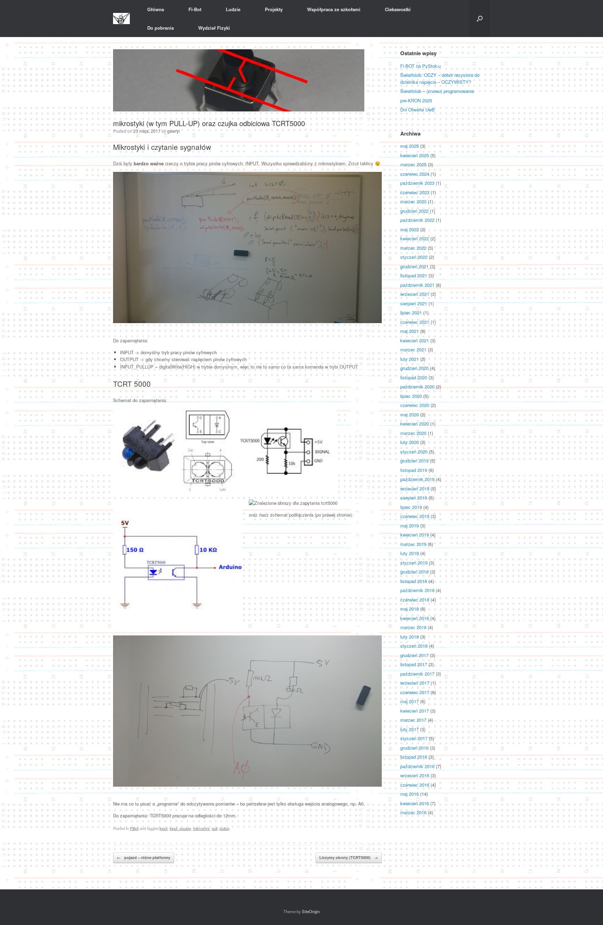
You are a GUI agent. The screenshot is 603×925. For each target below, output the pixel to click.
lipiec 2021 (411, 312)
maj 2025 (409, 146)
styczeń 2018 (413, 645)
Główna (155, 9)
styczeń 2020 (413, 451)
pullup (224, 828)
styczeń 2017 (413, 738)
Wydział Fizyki (214, 27)
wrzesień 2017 (414, 682)
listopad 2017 (413, 664)
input (163, 828)
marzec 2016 (413, 812)
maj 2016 (409, 794)
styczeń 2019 (413, 562)
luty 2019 (409, 553)
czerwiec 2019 (414, 516)
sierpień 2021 (413, 303)
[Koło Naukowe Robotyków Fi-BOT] (121, 18)
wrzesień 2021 (414, 294)
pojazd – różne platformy (143, 857)
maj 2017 (409, 701)
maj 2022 (409, 229)
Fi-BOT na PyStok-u (420, 66)
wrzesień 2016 (414, 775)
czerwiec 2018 (414, 599)
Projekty (274, 9)
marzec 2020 (413, 433)
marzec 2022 (413, 248)
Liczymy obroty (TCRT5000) (348, 857)
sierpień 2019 (413, 497)
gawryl (173, 131)
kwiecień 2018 (414, 618)
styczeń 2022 (413, 257)
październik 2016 (417, 766)
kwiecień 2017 (414, 710)
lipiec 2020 (411, 396)
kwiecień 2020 (414, 423)
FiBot (134, 828)
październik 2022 (417, 220)
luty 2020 (409, 442)
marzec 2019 (413, 544)
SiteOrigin (311, 911)
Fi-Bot (194, 9)
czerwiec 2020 (414, 405)
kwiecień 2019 (414, 534)
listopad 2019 (413, 470)
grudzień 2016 (414, 747)
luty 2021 (409, 359)
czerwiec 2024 (414, 173)
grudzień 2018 (414, 571)
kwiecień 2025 (414, 155)
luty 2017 (409, 729)
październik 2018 (417, 590)
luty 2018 (409, 636)
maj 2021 (409, 331)
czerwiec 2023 (414, 192)
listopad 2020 (413, 377)
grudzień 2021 (414, 266)
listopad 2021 (413, 275)
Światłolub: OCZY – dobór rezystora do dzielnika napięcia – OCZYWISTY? (439, 78)
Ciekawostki (398, 9)
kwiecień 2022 (414, 238)
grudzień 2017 (414, 655)
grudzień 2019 (414, 460)
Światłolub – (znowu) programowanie (437, 91)
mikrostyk (201, 828)
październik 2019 (417, 479)
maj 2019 (409, 525)
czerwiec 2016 (414, 784)
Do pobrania (160, 27)
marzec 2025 (413, 164)
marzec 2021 (413, 349)
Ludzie (233, 9)
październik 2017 (417, 673)
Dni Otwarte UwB (417, 109)
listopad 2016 (413, 756)
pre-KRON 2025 (416, 100)
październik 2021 (417, 285)
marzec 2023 (413, 201)
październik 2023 (417, 183)
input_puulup (180, 828)
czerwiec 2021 (414, 322)
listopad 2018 (413, 581)
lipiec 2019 (411, 507)
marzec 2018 (413, 627)
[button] (479, 18)
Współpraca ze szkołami (333, 9)
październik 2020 (417, 386)
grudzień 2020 (414, 368)
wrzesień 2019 (414, 488)
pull (214, 828)
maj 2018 (409, 608)
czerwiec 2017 (414, 692)
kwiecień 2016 (414, 803)
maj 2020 (409, 414)
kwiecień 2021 (414, 340)
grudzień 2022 (414, 210)
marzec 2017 (413, 719)
